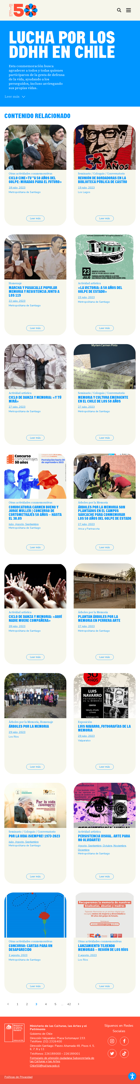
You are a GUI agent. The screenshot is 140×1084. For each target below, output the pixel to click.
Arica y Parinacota (89, 528)
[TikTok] (124, 1053)
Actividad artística (89, 283)
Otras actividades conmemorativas (30, 173)
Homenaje (15, 283)
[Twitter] (112, 1053)
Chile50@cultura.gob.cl (45, 1066)
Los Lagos (84, 192)
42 (69, 1004)
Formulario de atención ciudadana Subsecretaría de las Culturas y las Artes (62, 1059)
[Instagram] (112, 1041)
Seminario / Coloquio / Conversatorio (101, 173)
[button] (132, 1076)
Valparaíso (84, 740)
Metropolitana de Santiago (25, 192)
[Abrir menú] (130, 10)
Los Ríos (14, 736)
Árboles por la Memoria (93, 502)
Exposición (85, 722)
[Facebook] (124, 1041)
